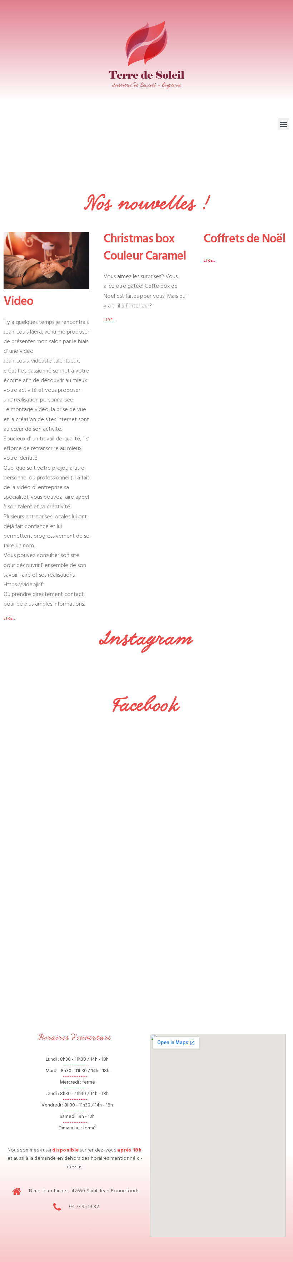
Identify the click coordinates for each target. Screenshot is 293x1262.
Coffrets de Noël (244, 240)
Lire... (10, 619)
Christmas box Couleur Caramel (145, 249)
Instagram (146, 639)
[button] (283, 124)
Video (19, 302)
